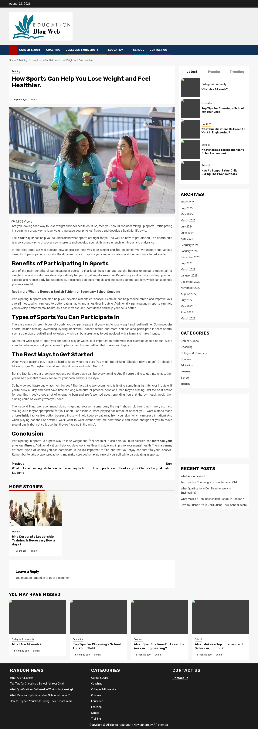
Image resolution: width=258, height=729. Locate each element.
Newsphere (141, 725)
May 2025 (187, 214)
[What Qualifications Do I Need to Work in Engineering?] (190, 128)
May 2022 (187, 306)
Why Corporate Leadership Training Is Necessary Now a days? (33, 540)
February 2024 (189, 245)
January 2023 (189, 275)
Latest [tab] (192, 72)
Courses (206, 123)
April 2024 (187, 238)
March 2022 (188, 318)
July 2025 (186, 208)
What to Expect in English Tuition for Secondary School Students (74, 291)
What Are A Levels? (215, 89)
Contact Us (158, 49)
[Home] (13, 49)
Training (16, 71)
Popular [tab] (214, 72)
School (138, 49)
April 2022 (187, 312)
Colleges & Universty (82, 49)
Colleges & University (214, 84)
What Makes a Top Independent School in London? (223, 151)
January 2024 (189, 251)
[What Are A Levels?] (190, 87)
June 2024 (187, 232)
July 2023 (186, 263)
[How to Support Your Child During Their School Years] (190, 170)
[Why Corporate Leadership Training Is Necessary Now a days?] (35, 509)
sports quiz (26, 238)
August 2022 (188, 294)
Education (116, 49)
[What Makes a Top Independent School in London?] (190, 149)
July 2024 (186, 226)
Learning (186, 371)
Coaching (53, 49)
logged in (39, 578)
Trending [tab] (237, 72)
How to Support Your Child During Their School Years (219, 172)
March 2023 (188, 269)
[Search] (246, 50)
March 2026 (188, 202)
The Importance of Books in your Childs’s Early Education (132, 466)
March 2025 (188, 220)
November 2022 (190, 287)
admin (34, 99)
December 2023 (190, 257)
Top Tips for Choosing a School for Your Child (209, 482)
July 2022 (186, 300)
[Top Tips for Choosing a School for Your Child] (190, 108)
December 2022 (190, 281)
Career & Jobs (30, 49)
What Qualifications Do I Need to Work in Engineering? (223, 130)
